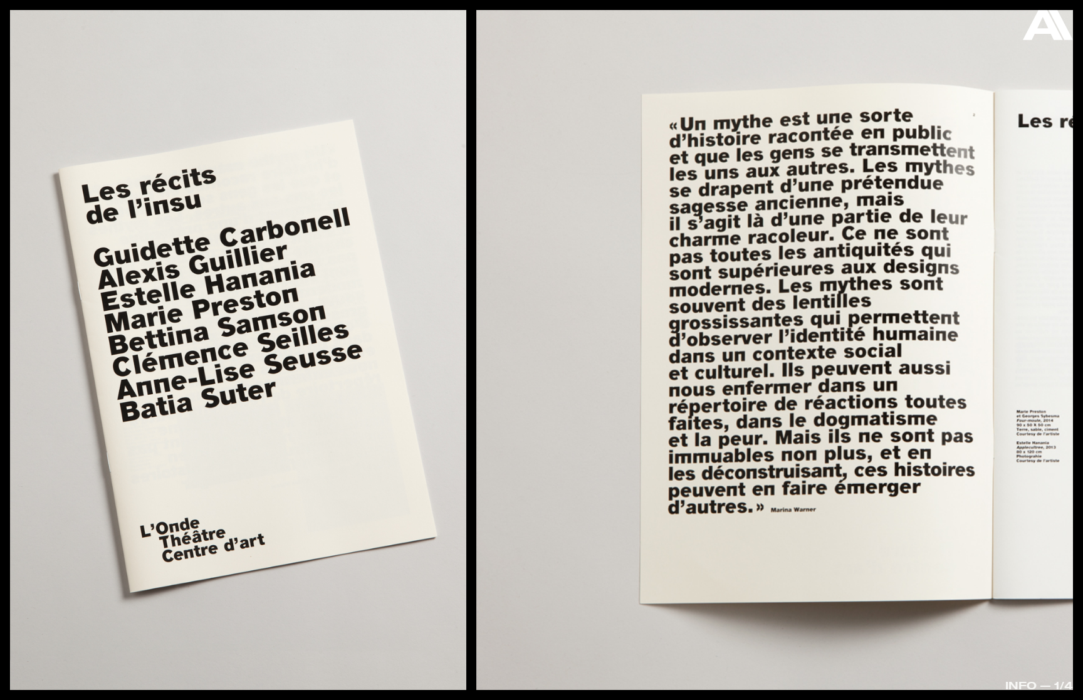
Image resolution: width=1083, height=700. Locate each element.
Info (1021, 685)
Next (1019, 353)
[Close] (1048, 28)
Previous (64, 319)
